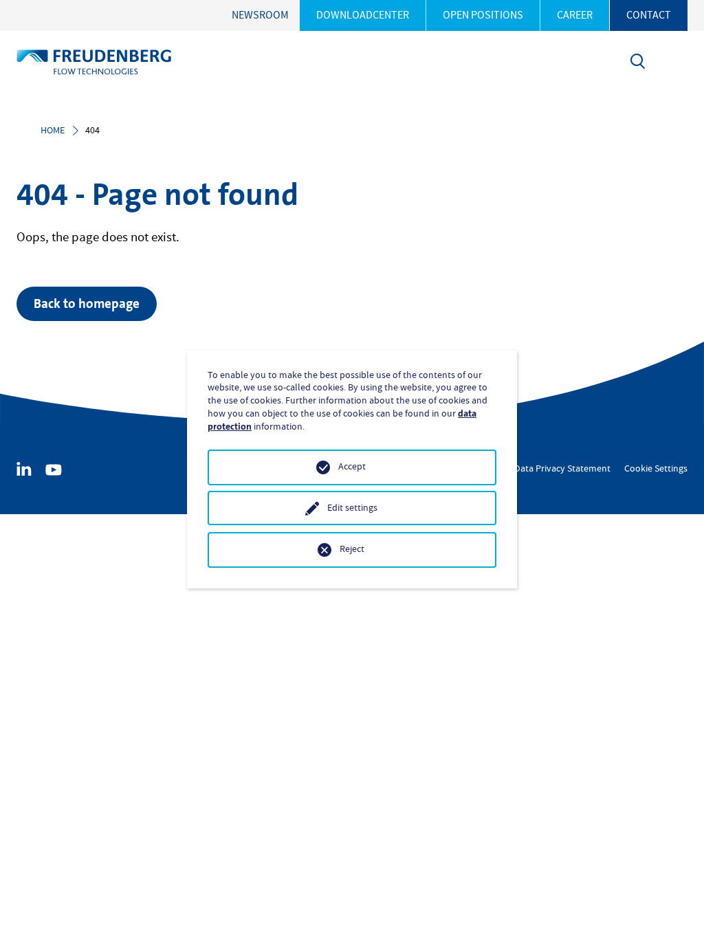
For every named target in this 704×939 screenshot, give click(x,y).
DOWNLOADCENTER (362, 15)
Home (53, 130)
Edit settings (352, 508)
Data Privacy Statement (562, 469)
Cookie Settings (656, 469)
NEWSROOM (260, 15)
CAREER (575, 15)
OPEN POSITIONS (483, 15)
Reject (352, 549)
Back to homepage (87, 303)
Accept (352, 467)
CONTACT (648, 15)
